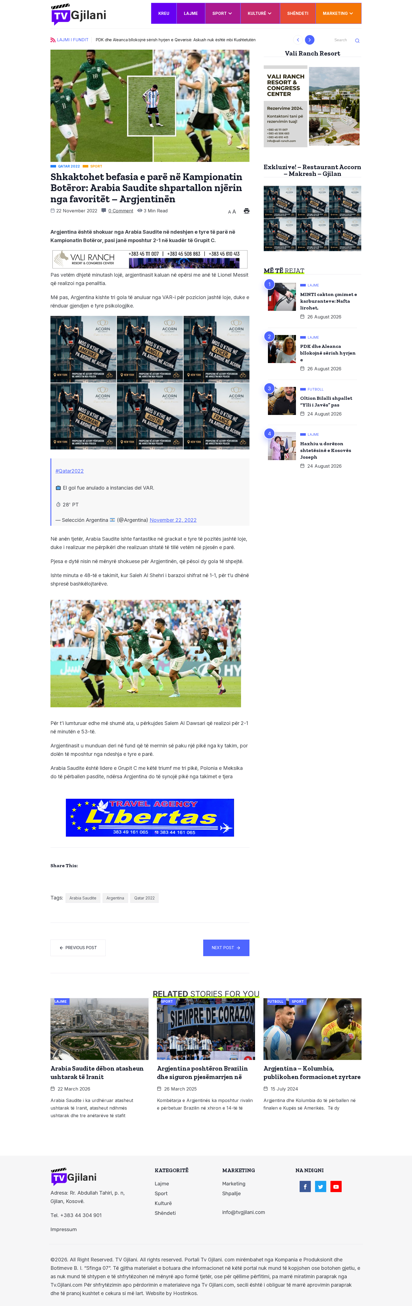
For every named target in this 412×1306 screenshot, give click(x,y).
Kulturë (257, 13)
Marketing (335, 13)
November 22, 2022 (173, 520)
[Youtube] (336, 1186)
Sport (219, 13)
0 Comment (120, 211)
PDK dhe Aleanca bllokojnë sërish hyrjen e (328, 353)
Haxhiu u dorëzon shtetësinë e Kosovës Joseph (325, 450)
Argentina (115, 898)
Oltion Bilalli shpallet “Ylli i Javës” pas (326, 401)
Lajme (191, 13)
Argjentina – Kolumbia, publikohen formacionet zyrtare (312, 1072)
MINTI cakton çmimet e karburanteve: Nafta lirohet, (328, 301)
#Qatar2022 (69, 471)
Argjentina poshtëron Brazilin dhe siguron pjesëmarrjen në (202, 1072)
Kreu (163, 13)
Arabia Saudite (83, 898)
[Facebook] (305, 1186)
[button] (298, 40)
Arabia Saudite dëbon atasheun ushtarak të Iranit (97, 1072)
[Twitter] (320, 1186)
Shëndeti (297, 13)
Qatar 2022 (144, 898)
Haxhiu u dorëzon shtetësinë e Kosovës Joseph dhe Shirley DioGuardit (289, 39)
